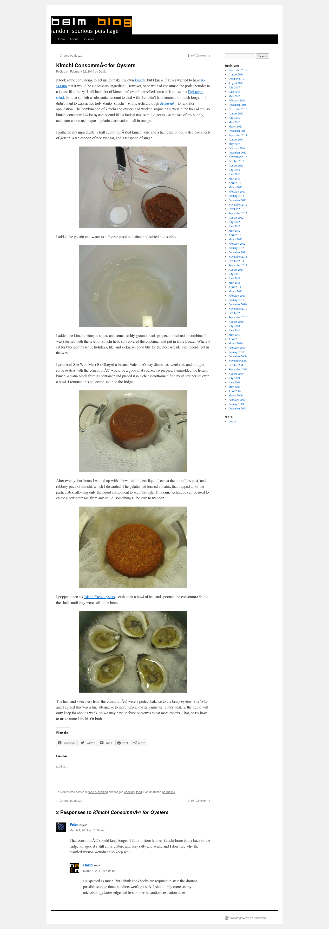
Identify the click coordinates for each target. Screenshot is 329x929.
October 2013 (236, 161)
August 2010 (236, 321)
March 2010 (236, 343)
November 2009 (238, 360)
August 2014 (236, 139)
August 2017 (236, 83)
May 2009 (234, 386)
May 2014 (234, 144)
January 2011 (236, 300)
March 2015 (236, 126)
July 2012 (234, 222)
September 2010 (238, 317)
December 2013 (238, 152)
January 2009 (236, 404)
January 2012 (236, 248)
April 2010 (235, 339)
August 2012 (236, 217)
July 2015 (234, 118)
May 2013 (234, 178)
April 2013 (235, 183)
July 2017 (234, 87)
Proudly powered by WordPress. (248, 918)
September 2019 (238, 70)
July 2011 (234, 274)
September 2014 (238, 135)
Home (61, 39)
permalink (168, 792)
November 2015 (238, 109)
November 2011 (238, 256)
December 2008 (238, 408)
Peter (74, 824)
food (139, 792)
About (74, 39)
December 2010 (238, 304)
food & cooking (98, 792)
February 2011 (237, 295)
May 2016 (234, 96)
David (102, 71)
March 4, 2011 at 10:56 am (87, 830)
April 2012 (235, 235)
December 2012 (238, 200)
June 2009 (234, 382)
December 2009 (238, 356)
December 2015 (238, 105)
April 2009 (235, 391)
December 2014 (238, 131)
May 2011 (234, 282)
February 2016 (237, 100)
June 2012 (234, 226)
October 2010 (236, 313)
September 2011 (238, 265)
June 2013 (234, 174)
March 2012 (236, 239)
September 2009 (238, 369)
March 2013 (236, 187)
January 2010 (236, 352)
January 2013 (236, 196)
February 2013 (237, 191)
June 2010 (234, 330)
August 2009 (236, 373)
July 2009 (234, 378)
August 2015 (236, 113)
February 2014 (237, 148)
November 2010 (238, 308)
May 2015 (234, 122)
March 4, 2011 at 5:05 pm (99, 871)
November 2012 (238, 204)
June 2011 (234, 278)
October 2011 (236, 261)
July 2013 (234, 170)
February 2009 (237, 399)
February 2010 (237, 347)
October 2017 (236, 78)
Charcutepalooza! (69, 55)
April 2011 (235, 287)
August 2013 (236, 165)
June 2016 (234, 92)
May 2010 (234, 334)
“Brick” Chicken (198, 55)
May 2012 (234, 230)
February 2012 (237, 243)
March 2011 (236, 291)
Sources (88, 39)
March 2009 (236, 395)
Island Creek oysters (99, 596)
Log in (232, 421)
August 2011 (236, 269)
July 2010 (234, 326)
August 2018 (236, 74)
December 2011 (238, 252)
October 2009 (236, 365)
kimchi (140, 79)
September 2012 (238, 213)
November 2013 (238, 157)
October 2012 (236, 209)
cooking (129, 792)
